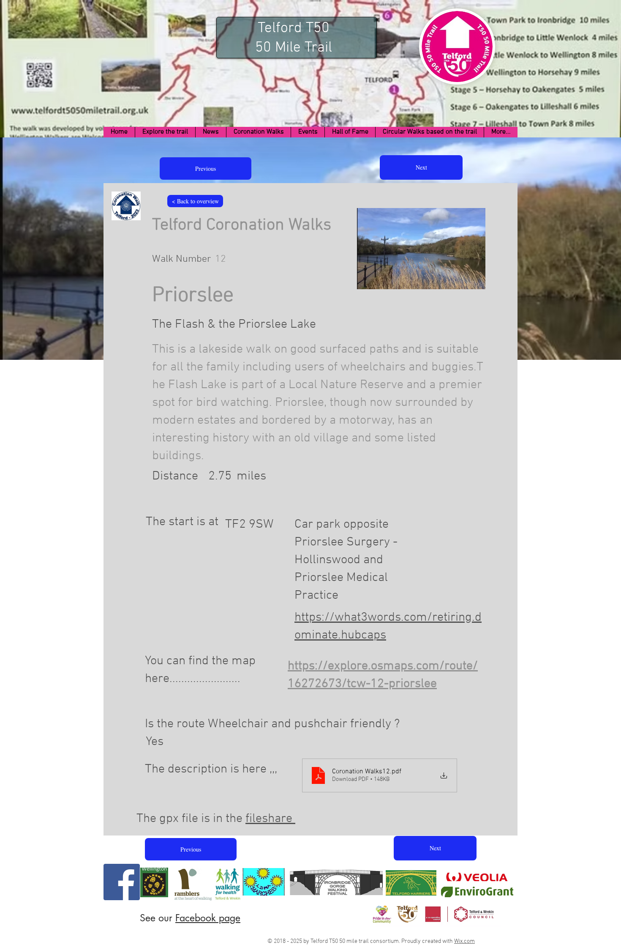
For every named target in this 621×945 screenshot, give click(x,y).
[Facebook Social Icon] (122, 882)
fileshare (270, 819)
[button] (165, 132)
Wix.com (464, 941)
